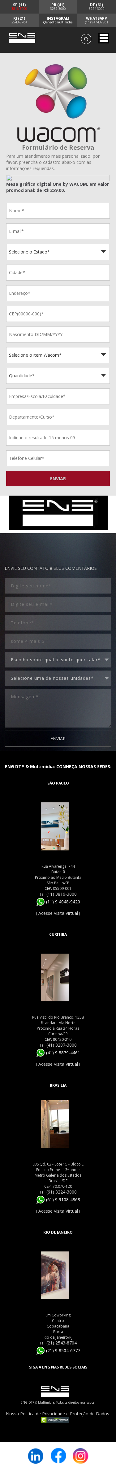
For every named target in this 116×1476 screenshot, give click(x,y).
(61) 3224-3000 (61, 1192)
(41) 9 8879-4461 (62, 1053)
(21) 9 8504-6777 (62, 1350)
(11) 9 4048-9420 (62, 902)
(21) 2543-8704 (61, 1343)
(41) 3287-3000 (61, 1045)
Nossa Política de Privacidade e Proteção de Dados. (58, 1414)
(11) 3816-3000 (61, 894)
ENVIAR (58, 478)
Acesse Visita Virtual (58, 913)
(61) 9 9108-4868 (62, 1199)
